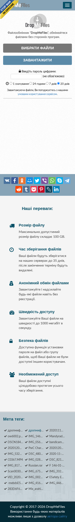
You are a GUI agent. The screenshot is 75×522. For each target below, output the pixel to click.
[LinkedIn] (56, 189)
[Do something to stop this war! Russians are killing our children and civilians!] (9, 9)
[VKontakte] (7, 180)
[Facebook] (14, 180)
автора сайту (57, 516)
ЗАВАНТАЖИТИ (37, 60)
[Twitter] (37, 180)
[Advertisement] (37, 136)
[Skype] (59, 180)
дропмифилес (38, 430)
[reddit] (18, 189)
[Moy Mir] (29, 180)
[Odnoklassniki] (22, 180)
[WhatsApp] (52, 180)
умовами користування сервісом (37, 94)
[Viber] (44, 180)
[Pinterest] (41, 189)
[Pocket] (33, 189)
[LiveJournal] (48, 189)
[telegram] (67, 180)
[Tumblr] (26, 189)
